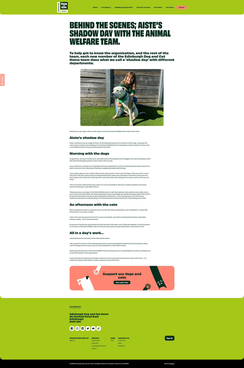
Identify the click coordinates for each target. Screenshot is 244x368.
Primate (171, 364)
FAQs (120, 343)
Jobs (112, 341)
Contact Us (122, 341)
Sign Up (72, 341)
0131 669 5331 (75, 307)
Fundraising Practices (99, 346)
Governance (96, 341)
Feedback (121, 346)
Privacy (94, 349)
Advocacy (95, 343)
